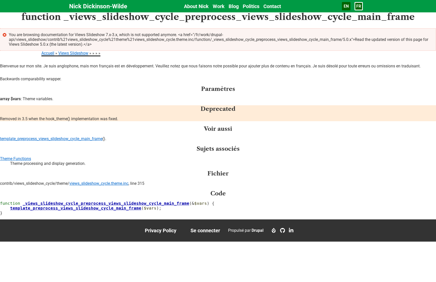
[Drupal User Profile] (273, 230)
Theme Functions (15, 158)
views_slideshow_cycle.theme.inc (98, 183)
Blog (234, 6)
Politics (251, 6)
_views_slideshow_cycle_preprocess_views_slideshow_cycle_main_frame (106, 203)
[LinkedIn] (291, 230)
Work (219, 6)
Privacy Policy (160, 230)
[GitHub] (282, 230)
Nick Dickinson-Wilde (98, 6)
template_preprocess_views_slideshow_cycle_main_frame (51, 138)
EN (346, 6)
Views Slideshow (73, 53)
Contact (272, 6)
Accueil (47, 53)
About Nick (196, 6)
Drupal (257, 230)
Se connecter (205, 230)
